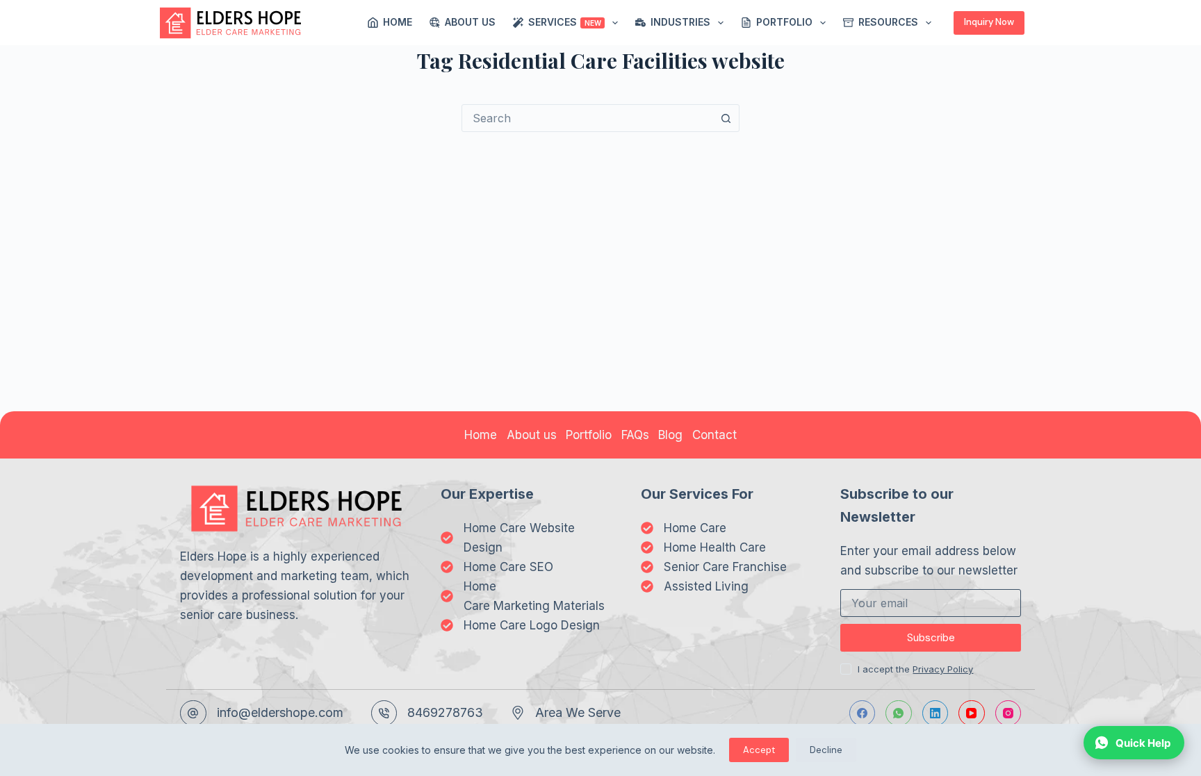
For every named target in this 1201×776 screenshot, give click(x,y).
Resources (888, 22)
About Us (470, 22)
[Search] (1043, 22)
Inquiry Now (989, 22)
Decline (826, 750)
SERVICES (564, 22)
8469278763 (445, 712)
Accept (759, 750)
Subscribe (931, 638)
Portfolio (784, 22)
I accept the (915, 669)
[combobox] (587, 118)
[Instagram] (1008, 713)
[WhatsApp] (898, 713)
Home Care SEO (508, 567)
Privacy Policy (943, 669)
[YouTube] (971, 713)
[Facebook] (862, 713)
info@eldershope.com (280, 712)
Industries (680, 22)
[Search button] (725, 118)
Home (397, 22)
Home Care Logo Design (532, 625)
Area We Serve (578, 712)
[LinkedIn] (935, 713)
